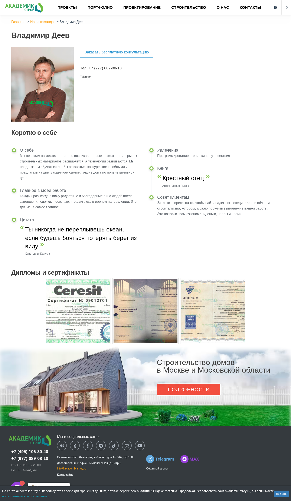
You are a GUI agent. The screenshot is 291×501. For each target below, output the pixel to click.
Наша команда (42, 22)
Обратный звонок (157, 468)
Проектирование (142, 7)
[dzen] (88, 446)
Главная (17, 22)
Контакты (250, 7)
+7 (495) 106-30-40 (29, 451)
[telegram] (101, 446)
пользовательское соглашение (25, 496)
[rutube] (127, 446)
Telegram (85, 76)
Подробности (189, 389)
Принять (281, 493)
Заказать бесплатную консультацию (117, 52)
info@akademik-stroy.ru (71, 468)
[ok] (75, 446)
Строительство (188, 7)
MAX (194, 459)
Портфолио (100, 7)
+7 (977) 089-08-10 (29, 458)
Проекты (67, 7)
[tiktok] (114, 446)
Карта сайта (65, 474)
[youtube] (140, 446)
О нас (223, 7)
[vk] (62, 446)
